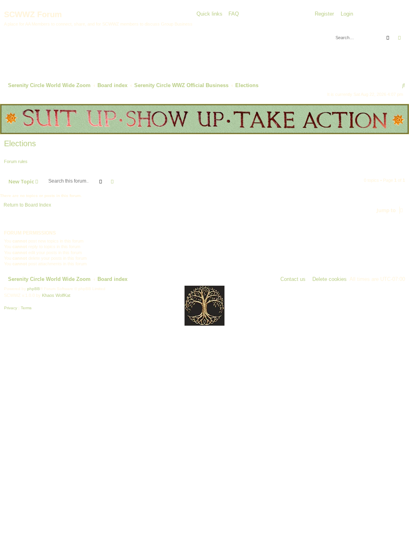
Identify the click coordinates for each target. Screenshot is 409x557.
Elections (20, 143)
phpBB (33, 288)
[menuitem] (231, 14)
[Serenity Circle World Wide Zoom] (56, 49)
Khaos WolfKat (56, 295)
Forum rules (16, 161)
